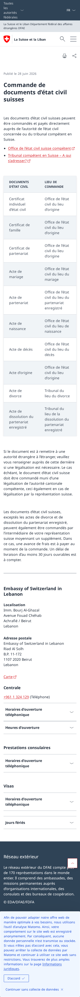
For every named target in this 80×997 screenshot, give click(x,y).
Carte (8, 676)
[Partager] (74, 56)
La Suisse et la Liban (30, 39)
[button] (72, 863)
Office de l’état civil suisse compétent (39, 148)
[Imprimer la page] (64, 56)
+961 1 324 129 (16, 696)
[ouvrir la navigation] (73, 39)
